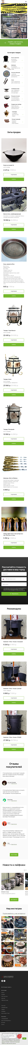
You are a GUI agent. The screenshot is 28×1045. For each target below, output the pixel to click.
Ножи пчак (3, 1005)
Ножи (12, 80)
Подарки (3, 1009)
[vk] (4, 981)
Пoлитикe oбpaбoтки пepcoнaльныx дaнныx (16, 590)
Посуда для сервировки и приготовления (15, 122)
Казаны (2, 992)
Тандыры (3, 994)
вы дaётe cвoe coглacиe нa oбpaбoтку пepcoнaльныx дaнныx (11, 1041)
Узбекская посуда (4, 1000)
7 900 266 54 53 (5, 1018)
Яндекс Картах (14, 783)
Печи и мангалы (15, 57)
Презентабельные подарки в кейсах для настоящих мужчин (15, 107)
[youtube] (2, 981)
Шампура (13, 65)
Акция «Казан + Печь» (5, 1013)
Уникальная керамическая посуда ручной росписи (15, 75)
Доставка (3, 1022)
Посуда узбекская (15, 72)
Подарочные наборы (16, 104)
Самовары (14, 111)
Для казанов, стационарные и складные (14, 60)
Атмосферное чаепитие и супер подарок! (15, 115)
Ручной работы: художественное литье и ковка (15, 68)
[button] (14, 42)
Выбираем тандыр (5, 891)
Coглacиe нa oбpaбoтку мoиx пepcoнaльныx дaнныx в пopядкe (14, 588)
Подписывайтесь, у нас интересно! (14, 913)
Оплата (2, 1024)
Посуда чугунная (15, 96)
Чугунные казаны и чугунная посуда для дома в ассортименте (15, 99)
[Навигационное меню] (26, 1)
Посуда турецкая (16, 119)
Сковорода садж (15, 88)
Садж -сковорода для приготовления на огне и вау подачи (15, 91)
